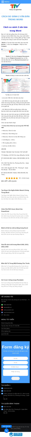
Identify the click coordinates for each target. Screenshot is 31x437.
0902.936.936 (7, 304)
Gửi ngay (15, 378)
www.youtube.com (9, 310)
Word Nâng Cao (13, 133)
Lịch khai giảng (5, 328)
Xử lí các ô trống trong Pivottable (12, 280)
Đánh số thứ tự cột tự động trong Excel (14, 228)
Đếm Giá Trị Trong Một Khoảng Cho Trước (15, 263)
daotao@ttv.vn (8, 307)
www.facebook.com (9, 312)
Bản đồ (5, 399)
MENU (6, 2)
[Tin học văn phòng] (15, 434)
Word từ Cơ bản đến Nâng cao (17, 136)
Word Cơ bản (12, 130)
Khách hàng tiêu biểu (7, 323)
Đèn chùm (6, 315)
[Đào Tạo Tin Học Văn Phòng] (15, 7)
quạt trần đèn (5, 334)
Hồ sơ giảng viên (6, 331)
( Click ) (13, 139)
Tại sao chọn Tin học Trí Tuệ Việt (10, 325)
